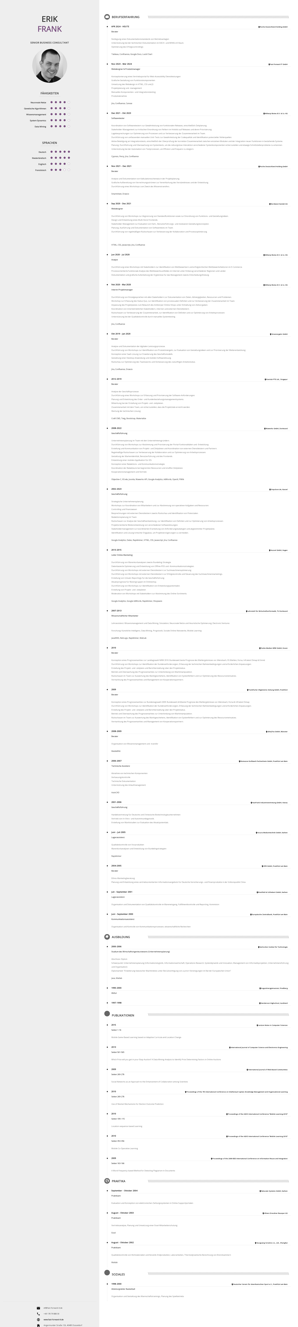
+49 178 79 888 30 (51, 1313)
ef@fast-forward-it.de (53, 1308)
